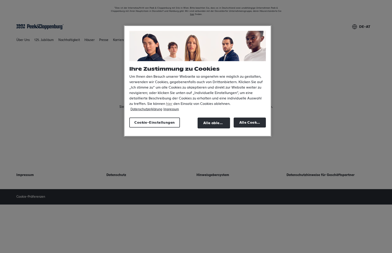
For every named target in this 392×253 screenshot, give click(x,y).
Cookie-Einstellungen (154, 122)
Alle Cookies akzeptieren (252, 122)
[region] (197, 81)
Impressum (171, 109)
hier (169, 104)
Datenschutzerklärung (146, 109)
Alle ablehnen (216, 123)
